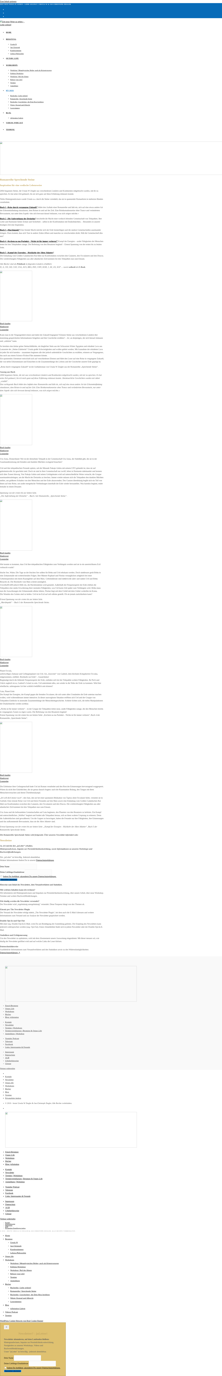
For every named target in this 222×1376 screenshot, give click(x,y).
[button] (52, 884)
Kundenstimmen (17, 1249)
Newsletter (9, 1080)
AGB (6, 1227)
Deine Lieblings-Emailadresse (12, 872)
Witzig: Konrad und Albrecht (21, 1298)
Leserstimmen (15, 1302)
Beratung (8, 1239)
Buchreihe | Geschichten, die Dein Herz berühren (30, 1295)
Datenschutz (8, 1225)
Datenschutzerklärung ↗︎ (10, 953)
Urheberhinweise (10, 1224)
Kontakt (8, 1077)
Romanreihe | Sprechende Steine (23, 1291)
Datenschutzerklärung (45, 860)
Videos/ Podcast (11, 1312)
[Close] (6, 1327)
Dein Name (4, 866)
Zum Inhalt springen (8, 1)
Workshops (9, 1086)
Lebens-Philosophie (18, 1253)
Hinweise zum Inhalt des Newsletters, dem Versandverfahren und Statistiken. (31, 885)
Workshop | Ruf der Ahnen (21, 1270)
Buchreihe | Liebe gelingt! (20, 1288)
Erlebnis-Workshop (18, 1267)
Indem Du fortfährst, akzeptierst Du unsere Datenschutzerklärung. (29, 876)
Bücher (8, 1089)
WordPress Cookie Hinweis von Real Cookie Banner (21, 1321)
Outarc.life (9, 1083)
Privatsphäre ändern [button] (13, 1098)
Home (7, 1236)
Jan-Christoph (15, 1246)
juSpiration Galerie (17, 1309)
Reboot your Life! (17, 1274)
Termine (8, 1095)
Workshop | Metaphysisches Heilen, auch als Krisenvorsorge (34, 1263)
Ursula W (14, 1242)
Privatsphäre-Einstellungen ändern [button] (15, 1228)
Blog (7, 1092)
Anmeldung (15, 1281)
